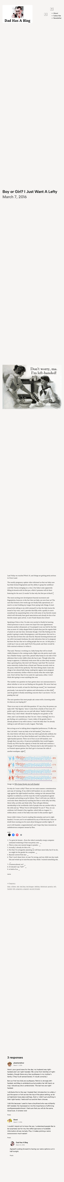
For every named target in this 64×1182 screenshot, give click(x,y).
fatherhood (43, 886)
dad (18, 886)
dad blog (22, 886)
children (13, 886)
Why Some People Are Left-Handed (27, 784)
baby (8, 886)
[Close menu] (51, 9)
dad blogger (30, 886)
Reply (9, 1115)
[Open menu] (45, 14)
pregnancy (19, 889)
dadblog (37, 886)
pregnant (26, 889)
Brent (16, 1120)
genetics (50, 886)
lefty (14, 889)
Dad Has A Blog (22, 1142)
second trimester (35, 889)
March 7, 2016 (18, 1065)
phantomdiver (19, 1063)
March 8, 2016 (20, 1145)
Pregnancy (12, 883)
